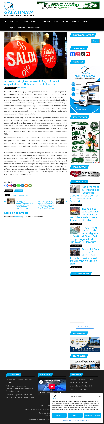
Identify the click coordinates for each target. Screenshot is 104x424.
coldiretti (14, 195)
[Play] (40, 393)
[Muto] (61, 393)
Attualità (14, 21)
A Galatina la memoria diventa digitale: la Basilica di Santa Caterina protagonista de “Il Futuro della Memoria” (84, 235)
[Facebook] (6, 185)
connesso (18, 216)
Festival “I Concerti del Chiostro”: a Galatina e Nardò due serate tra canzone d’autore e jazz (84, 256)
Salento (75, 21)
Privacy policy (74, 393)
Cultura (56, 21)
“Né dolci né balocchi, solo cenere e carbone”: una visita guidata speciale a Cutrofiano (24, 204)
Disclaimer (83, 390)
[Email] (30, 185)
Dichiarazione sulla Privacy (80, 420)
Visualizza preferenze (92, 415)
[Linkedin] (22, 185)
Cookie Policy (66, 420)
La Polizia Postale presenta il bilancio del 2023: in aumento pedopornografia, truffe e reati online (46, 204)
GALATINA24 (19, 12)
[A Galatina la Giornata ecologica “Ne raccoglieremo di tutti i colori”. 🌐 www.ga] (92, 300)
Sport (12, 27)
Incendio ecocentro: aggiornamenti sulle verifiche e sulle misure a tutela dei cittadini (84, 214)
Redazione (22, 88)
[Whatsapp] (18, 185)
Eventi (84, 21)
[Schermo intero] (64, 393)
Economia (45, 21)
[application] (52, 386)
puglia (21, 195)
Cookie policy (86, 393)
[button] (100, 397)
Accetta (59, 415)
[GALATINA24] (6, 21)
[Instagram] (10, 185)
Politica (34, 21)
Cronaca (24, 21)
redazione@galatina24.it (83, 386)
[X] (14, 185)
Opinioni (21, 27)
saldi (27, 195)
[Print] (26, 185)
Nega (75, 415)
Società (65, 21)
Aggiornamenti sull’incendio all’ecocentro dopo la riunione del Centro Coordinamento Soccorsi (85, 194)
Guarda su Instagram (85, 327)
